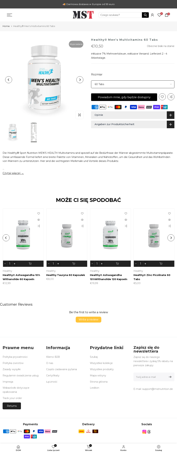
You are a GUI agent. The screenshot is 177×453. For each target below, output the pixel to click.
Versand (144, 53)
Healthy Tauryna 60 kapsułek (41, 275)
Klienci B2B (53, 356)
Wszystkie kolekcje (101, 363)
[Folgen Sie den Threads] (149, 432)
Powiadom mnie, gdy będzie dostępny (124, 97)
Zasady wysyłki (12, 369)
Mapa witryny (98, 375)
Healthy (26, 270)
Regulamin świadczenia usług (21, 375)
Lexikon (94, 387)
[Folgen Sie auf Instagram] (144, 432)
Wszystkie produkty (102, 369)
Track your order (12, 398)
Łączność (51, 381)
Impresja (8, 381)
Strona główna (99, 381)
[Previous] (8, 79)
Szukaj (94, 356)
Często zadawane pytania (61, 369)
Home (6, 26)
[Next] (79, 79)
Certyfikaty (52, 375)
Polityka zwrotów (13, 363)
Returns (12, 405)
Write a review (88, 319)
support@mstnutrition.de (157, 389)
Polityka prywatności (15, 356)
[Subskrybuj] (169, 377)
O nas (49, 363)
